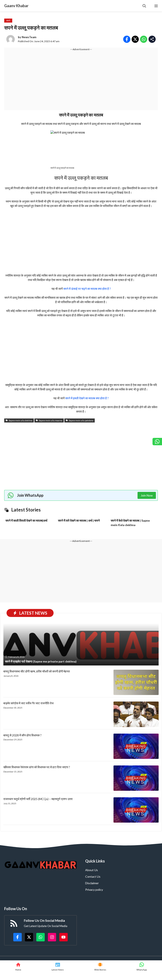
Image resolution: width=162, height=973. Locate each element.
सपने (8, 20)
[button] (144, 6)
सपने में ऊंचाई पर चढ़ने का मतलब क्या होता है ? (87, 288)
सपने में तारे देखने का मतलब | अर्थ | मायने (79, 520)
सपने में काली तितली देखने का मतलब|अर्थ (26, 520)
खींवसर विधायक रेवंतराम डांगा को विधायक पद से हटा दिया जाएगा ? (36, 767)
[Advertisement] (81, 80)
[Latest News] (57, 966)
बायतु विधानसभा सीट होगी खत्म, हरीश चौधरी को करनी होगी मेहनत (36, 671)
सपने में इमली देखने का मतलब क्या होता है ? (87, 398)
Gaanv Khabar (16, 5)
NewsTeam (29, 37)
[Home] (18, 966)
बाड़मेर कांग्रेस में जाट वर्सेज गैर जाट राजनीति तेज (28, 703)
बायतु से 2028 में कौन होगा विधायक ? (22, 735)
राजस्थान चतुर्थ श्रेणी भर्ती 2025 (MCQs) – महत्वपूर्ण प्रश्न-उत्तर (38, 799)
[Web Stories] (100, 966)
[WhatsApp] (141, 966)
